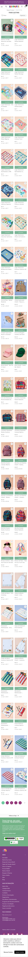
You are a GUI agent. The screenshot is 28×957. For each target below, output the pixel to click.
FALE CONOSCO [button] (6, 912)
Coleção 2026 (6, 888)
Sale (3, 877)
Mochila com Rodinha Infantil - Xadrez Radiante (20, 464)
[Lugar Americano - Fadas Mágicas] (7, 125)
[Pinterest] (12, 934)
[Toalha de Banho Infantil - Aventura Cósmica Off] (21, 646)
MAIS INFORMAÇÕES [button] (8, 883)
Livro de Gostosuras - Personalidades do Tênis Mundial (7, 399)
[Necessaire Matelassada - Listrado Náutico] (21, 678)
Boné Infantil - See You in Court (7, 366)
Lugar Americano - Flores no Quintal (19, 203)
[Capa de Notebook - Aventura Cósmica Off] (21, 776)
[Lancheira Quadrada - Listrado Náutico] (21, 418)
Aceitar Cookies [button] (20, 952)
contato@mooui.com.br (8, 920)
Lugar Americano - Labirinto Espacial (6, 203)
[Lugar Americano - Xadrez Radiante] (21, 27)
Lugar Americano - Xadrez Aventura (6, 73)
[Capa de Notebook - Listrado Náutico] (7, 776)
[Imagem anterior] (3, 27)
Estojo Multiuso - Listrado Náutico (19, 724)
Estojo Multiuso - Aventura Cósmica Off (7, 757)
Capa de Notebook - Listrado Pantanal (20, 757)
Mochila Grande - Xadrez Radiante (19, 529)
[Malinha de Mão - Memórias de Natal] (7, 27)
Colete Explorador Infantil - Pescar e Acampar (19, 301)
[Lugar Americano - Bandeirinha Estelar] (7, 255)
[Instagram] (8, 934)
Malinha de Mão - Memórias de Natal (6, 40)
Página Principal (10, 10)
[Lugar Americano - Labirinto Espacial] (7, 190)
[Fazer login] (22, 6)
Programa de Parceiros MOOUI (10, 901)
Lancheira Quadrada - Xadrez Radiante (20, 398)
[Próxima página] (24, 802)
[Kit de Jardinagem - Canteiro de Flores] (21, 320)
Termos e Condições (8, 903)
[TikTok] (17, 934)
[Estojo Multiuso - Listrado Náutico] (21, 711)
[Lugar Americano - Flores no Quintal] (21, 190)
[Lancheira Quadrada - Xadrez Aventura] (7, 418)
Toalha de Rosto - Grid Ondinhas (7, 594)
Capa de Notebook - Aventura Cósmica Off (20, 789)
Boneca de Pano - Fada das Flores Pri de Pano (7, 561)
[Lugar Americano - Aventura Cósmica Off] (21, 255)
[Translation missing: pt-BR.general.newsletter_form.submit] (24, 834)
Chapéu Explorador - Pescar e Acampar (6, 333)
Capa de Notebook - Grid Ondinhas (20, 626)
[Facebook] (4, 934)
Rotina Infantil (6, 871)
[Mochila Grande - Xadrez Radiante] (21, 515)
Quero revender (6, 908)
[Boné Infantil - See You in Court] (7, 353)
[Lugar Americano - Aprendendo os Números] (21, 157)
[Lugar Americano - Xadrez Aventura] (7, 59)
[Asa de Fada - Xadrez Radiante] (7, 287)
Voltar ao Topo (13, 815)
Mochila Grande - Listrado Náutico (5, 463)
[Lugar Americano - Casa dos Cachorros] (7, 222)
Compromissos (6, 890)
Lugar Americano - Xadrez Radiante (19, 40)
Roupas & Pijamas (7, 873)
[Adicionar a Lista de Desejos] (12, 20)
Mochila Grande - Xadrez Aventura (5, 529)
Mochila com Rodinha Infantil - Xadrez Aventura (7, 496)
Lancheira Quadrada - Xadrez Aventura (7, 431)
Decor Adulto (6, 875)
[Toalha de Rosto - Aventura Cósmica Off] (7, 646)
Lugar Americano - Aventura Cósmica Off (20, 268)
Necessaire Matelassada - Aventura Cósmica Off (7, 724)
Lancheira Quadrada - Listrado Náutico (20, 431)
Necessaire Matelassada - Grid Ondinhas (6, 627)
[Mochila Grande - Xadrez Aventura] (7, 515)
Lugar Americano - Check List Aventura (20, 235)
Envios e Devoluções (8, 895)
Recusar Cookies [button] (8, 952)
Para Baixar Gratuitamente (9, 899)
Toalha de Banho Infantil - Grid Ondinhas (19, 594)
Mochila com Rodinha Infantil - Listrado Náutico (20, 496)
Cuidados (5, 893)
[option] (14, 2)
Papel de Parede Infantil (8, 864)
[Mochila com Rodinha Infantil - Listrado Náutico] (21, 483)
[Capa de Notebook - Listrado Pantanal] (21, 743)
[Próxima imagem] (11, 27)
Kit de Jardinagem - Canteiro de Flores (20, 333)
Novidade (5, 857)
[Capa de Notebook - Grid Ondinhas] (21, 613)
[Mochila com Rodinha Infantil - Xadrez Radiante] (21, 450)
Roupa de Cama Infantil (8, 862)
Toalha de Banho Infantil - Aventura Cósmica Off (19, 659)
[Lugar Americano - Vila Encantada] (7, 92)
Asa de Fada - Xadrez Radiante (6, 301)
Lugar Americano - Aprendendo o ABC (6, 170)
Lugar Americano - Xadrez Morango (19, 73)
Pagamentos (5, 897)
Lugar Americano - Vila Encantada (7, 105)
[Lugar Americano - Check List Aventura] (21, 222)
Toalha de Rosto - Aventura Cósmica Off (7, 659)
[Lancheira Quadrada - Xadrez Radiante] (21, 385)
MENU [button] (4, 854)
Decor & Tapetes (6, 866)
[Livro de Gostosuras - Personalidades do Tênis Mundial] (7, 385)
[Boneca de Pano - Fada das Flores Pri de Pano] (7, 548)
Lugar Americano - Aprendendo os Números (19, 171)
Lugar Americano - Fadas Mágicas (6, 138)
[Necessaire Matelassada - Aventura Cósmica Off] (7, 711)
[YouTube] (21, 934)
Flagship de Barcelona (8, 906)
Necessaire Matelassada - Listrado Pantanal (5, 692)
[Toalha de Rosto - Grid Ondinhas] (7, 581)
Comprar (7, 37)
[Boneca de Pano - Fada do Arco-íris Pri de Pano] (21, 548)
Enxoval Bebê (6, 868)
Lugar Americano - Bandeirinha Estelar (6, 268)
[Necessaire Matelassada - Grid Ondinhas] (7, 613)
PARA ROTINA (19, 10)
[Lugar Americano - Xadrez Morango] (21, 59)
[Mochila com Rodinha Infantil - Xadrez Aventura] (7, 483)
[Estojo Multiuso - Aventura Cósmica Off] (7, 743)
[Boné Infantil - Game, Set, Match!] (21, 353)
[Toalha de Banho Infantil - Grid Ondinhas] (21, 581)
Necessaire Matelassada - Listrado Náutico (19, 692)
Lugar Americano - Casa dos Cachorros (6, 235)
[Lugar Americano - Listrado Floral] (21, 125)
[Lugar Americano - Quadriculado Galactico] (21, 92)
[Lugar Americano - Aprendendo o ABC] (7, 157)
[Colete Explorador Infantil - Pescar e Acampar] (21, 287)
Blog (3, 879)
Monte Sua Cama (7, 860)
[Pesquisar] (6, 6)
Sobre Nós (5, 886)
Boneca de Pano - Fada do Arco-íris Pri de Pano (21, 561)
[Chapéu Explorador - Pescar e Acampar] (7, 320)
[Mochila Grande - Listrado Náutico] (7, 450)
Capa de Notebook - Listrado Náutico (6, 789)
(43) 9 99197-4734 (7, 919)
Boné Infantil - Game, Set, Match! (20, 366)
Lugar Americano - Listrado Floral (19, 138)
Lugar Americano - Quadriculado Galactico (19, 105)
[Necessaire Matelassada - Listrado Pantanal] (7, 678)
